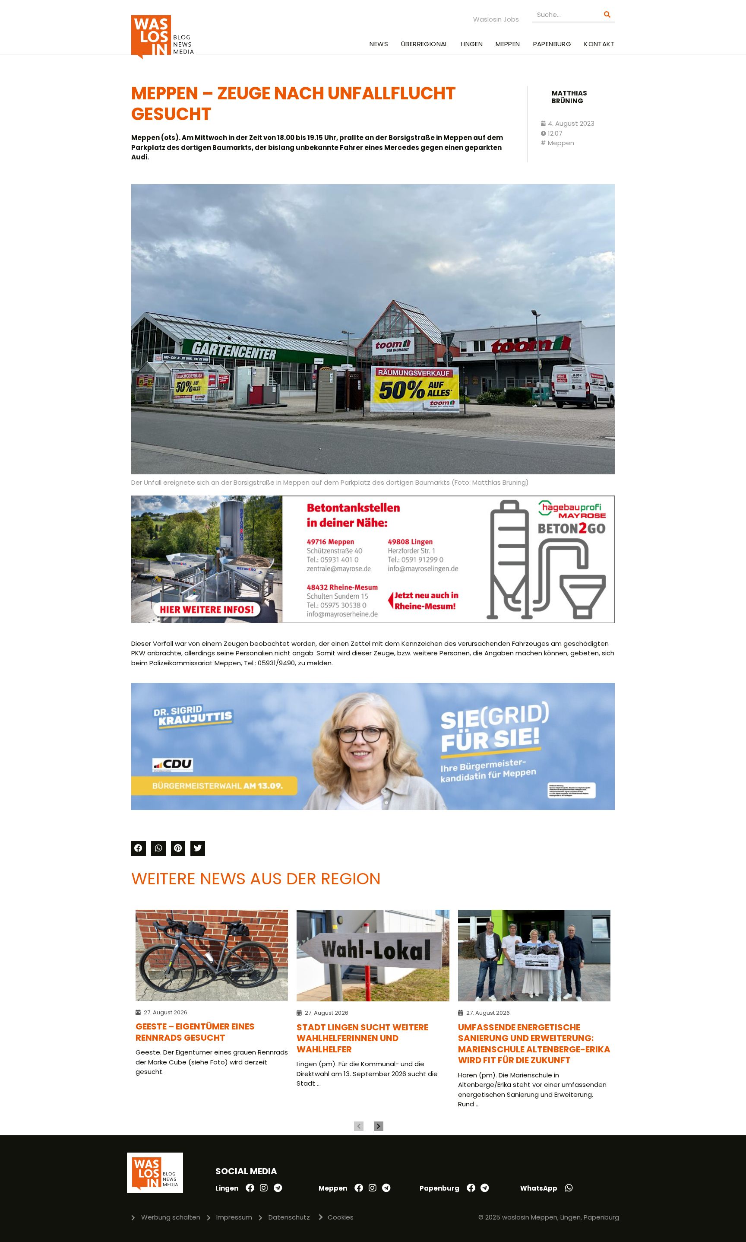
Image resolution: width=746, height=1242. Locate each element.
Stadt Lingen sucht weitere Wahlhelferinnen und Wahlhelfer (362, 1038)
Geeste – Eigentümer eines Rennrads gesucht (195, 1032)
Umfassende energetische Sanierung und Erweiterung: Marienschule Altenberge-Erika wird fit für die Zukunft (534, 1044)
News (379, 43)
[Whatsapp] (569, 1188)
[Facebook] (250, 1188)
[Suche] (607, 14)
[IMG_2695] (373, 620)
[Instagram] (264, 1188)
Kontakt (599, 43)
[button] (138, 848)
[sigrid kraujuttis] (373, 807)
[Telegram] (277, 1188)
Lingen (472, 43)
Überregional (424, 43)
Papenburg (552, 43)
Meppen (508, 43)
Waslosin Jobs (496, 19)
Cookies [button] (341, 1217)
